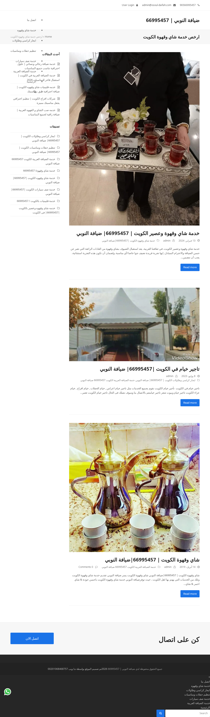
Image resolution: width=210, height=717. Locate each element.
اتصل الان (32, 638)
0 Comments (86, 567)
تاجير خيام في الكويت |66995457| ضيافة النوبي (150, 368)
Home (48, 36)
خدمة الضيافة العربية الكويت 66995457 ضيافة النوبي (107, 380)
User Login (128, 5)
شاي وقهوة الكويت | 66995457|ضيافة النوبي (152, 559)
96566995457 (188, 5)
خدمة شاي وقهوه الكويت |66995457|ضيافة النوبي (128, 240)
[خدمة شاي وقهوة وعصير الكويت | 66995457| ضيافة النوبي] (134, 138)
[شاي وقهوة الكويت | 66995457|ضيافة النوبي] (134, 487)
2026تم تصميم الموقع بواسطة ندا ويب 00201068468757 (77, 669)
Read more (190, 267)
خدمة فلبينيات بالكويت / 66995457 (36, 201)
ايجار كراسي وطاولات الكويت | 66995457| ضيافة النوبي (165, 380)
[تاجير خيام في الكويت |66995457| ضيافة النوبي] (134, 324)
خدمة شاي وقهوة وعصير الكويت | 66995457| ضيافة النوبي (138, 233)
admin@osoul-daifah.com (156, 5)
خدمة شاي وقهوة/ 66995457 (39, 170)
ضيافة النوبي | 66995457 (173, 20)
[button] (23, 92)
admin (166, 240)
